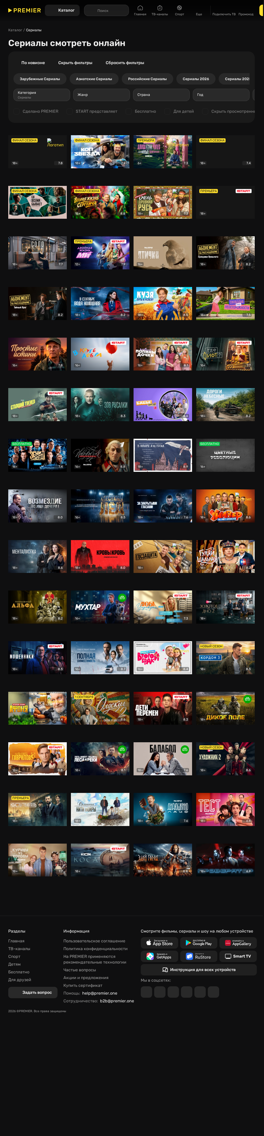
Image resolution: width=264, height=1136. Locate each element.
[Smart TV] (238, 956)
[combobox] (41, 95)
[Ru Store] (199, 956)
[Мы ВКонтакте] (160, 992)
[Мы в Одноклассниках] (173, 992)
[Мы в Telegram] (146, 992)
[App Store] (159, 943)
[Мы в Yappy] (213, 992)
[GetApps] (159, 956)
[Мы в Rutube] (200, 992)
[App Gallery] (238, 943)
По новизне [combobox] (33, 62)
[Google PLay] (199, 943)
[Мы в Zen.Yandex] (186, 992)
